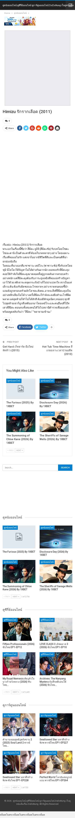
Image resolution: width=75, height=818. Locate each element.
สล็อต (42, 814)
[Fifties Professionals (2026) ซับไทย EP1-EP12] (19, 629)
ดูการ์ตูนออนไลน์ (11, 715)
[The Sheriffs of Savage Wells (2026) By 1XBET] (54, 422)
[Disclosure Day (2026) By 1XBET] (54, 389)
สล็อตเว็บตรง (6, 814)
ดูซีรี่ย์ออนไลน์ (10, 620)
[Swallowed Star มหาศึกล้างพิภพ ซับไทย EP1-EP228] (19, 762)
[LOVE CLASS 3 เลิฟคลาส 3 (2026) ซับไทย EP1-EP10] (56, 629)
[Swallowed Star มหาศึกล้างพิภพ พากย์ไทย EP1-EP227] (56, 724)
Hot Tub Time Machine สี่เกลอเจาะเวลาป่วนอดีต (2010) (57, 350)
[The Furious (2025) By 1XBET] (20, 389)
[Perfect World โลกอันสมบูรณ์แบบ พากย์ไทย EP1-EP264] (56, 762)
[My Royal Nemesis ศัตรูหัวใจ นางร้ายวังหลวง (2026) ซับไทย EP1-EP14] (19, 663)
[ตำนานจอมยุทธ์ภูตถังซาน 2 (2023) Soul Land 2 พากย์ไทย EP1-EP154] (19, 724)
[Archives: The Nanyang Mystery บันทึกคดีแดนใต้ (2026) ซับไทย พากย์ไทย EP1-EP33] (56, 663)
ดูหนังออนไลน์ (14, 381)
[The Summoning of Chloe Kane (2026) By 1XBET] (20, 422)
